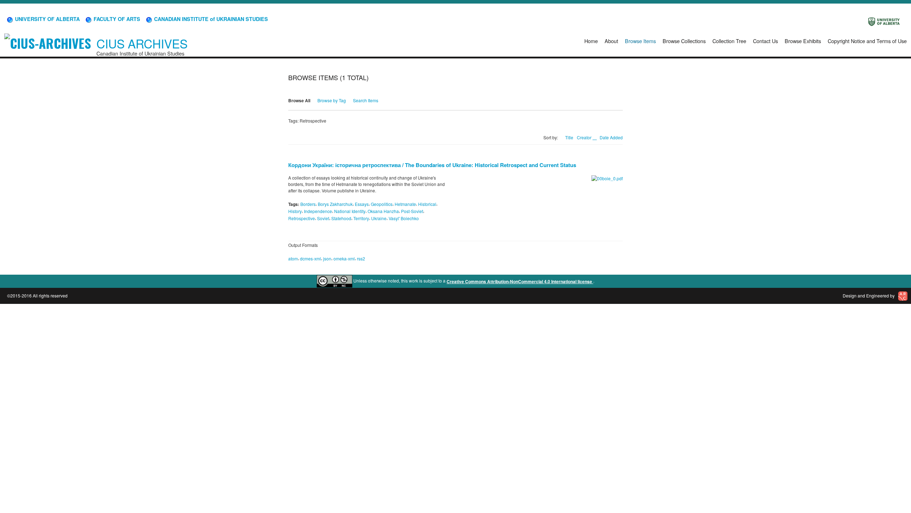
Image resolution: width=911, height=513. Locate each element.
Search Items (365, 100)
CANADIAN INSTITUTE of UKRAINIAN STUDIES (210, 18)
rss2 (361, 258)
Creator (585, 137)
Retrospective (301, 218)
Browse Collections (684, 41)
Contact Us (765, 41)
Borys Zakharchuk (335, 204)
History (295, 211)
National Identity (349, 211)
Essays (362, 204)
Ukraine (378, 218)
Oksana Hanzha (383, 211)
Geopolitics (382, 204)
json (327, 258)
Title (569, 137)
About (611, 41)
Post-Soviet (412, 211)
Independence (318, 211)
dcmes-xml (310, 258)
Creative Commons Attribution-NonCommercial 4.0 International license (520, 281)
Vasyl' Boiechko (404, 218)
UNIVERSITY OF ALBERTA (47, 18)
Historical (427, 204)
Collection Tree (729, 41)
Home (591, 41)
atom (293, 258)
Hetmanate (405, 204)
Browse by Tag (331, 100)
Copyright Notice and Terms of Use (867, 41)
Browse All (299, 100)
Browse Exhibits (803, 41)
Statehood (341, 218)
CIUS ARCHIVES (142, 43)
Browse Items (640, 41)
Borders (308, 204)
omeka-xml (344, 258)
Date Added (611, 137)
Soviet (323, 218)
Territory (361, 218)
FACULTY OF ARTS (116, 18)
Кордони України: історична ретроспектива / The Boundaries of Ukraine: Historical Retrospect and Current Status (432, 165)
